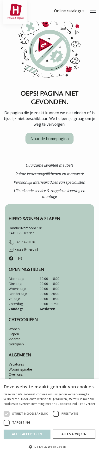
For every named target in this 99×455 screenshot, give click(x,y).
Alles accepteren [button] (27, 434)
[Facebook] (11, 258)
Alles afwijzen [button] (74, 434)
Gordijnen (16, 344)
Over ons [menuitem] (16, 374)
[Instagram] (20, 258)
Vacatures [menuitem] (16, 364)
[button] (49, 446)
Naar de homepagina (50, 138)
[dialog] (49, 417)
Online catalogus (69, 10)
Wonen (14, 329)
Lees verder (87, 404)
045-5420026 (24, 242)
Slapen (14, 334)
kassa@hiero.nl (26, 249)
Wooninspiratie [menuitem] (20, 369)
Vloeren (14, 339)
